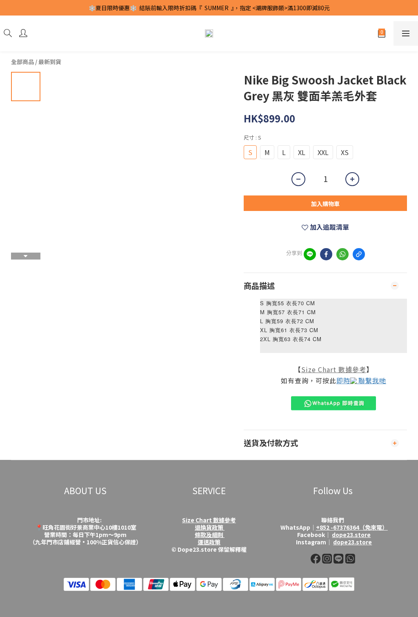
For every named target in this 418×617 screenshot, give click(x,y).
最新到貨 (49, 62)
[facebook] (326, 254)
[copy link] (359, 254)
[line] (310, 254)
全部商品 (22, 62)
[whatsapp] (342, 254)
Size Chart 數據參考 (333, 369)
